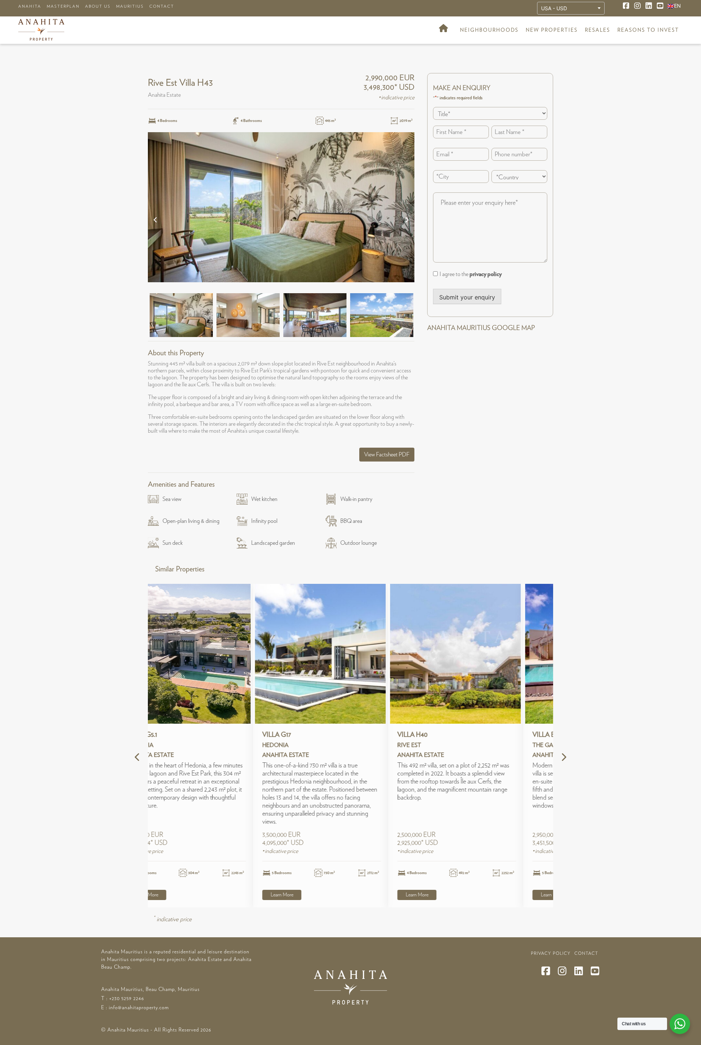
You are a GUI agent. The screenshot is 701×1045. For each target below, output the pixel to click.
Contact (161, 6)
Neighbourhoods (489, 30)
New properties (552, 30)
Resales (597, 30)
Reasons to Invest (648, 30)
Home (443, 30)
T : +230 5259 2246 (122, 998)
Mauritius (130, 6)
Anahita (29, 6)
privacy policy (486, 274)
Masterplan (63, 6)
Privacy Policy (551, 953)
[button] (155, 219)
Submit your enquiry (467, 297)
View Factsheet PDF (387, 455)
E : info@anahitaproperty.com (135, 1007)
